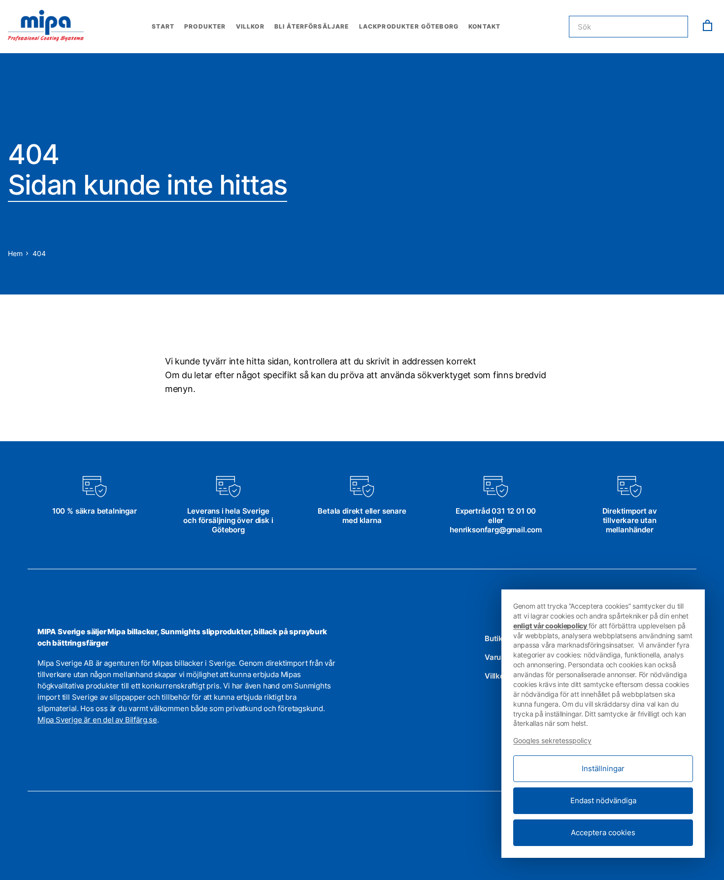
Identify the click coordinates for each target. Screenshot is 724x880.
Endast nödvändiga (603, 800)
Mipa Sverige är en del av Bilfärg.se (97, 719)
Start (163, 26)
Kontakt (484, 26)
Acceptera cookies (603, 832)
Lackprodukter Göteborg (409, 26)
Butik (494, 638)
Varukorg (501, 657)
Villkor (250, 26)
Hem (15, 253)
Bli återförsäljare (311, 26)
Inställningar (603, 768)
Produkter (205, 26)
